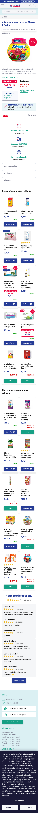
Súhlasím (28, 808)
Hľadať (33, 11)
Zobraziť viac (19, 681)
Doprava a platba (27, 1)
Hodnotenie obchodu (19, 595)
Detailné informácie (8, 78)
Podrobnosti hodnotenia (28, 29)
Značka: (6, 33)
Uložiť (6, 115)
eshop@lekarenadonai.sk (15, 699)
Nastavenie (19, 801)
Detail (10, 381)
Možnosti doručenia (27, 91)
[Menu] (2, 5)
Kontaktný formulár (12, 722)
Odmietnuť (10, 808)
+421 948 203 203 (12, 703)
